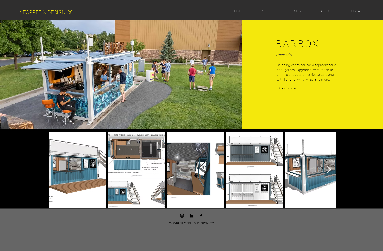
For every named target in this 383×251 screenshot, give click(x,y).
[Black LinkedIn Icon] (191, 215)
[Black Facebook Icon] (201, 215)
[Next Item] (329, 170)
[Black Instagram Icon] (182, 215)
